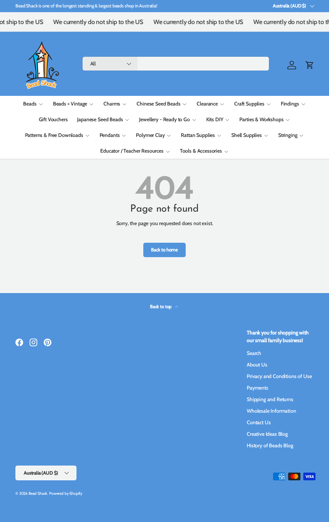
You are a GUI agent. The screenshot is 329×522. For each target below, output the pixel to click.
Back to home (164, 250)
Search (254, 353)
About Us (257, 365)
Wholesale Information (271, 411)
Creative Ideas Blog (267, 434)
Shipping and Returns (270, 399)
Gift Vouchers (53, 119)
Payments (257, 388)
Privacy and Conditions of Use (279, 376)
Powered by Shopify (65, 493)
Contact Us (259, 422)
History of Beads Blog (270, 445)
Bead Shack (38, 493)
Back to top (161, 306)
